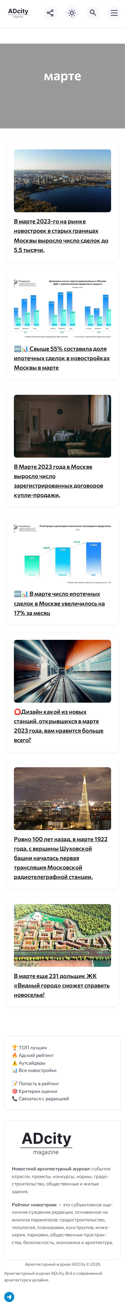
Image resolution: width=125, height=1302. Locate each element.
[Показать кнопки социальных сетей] (50, 13)
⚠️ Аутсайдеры (28, 1063)
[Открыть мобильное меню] (114, 13)
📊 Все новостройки (34, 1070)
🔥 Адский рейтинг (33, 1055)
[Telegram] (9, 1297)
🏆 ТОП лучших (29, 1047)
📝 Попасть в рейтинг (35, 1083)
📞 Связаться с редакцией (40, 1098)
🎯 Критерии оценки (34, 1091)
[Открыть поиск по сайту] (93, 13)
